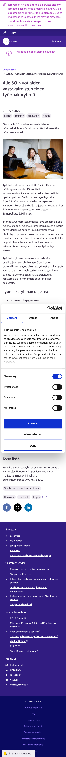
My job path (16, 540)
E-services (15, 535)
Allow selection (33, 434)
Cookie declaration (33, 732)
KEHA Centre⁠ (16, 618)
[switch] (57, 387)
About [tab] (54, 317)
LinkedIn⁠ (14, 669)
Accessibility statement (33, 738)
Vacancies (15, 550)
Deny (33, 445)
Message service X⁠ (19, 684)
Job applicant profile (20, 545)
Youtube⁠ (14, 679)
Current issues (10, 69)
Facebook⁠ (15, 674)
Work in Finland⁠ (18, 641)
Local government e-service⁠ (24, 631)
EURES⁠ (13, 646)
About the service (33, 707)
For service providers (33, 744)
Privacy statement (33, 726)
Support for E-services (21, 574)
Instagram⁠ (15, 664)
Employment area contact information (29, 569)
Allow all (33, 423)
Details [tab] (33, 317)
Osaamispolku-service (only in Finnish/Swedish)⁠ (34, 636)
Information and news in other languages (30, 555)
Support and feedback (21, 604)
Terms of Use (33, 719)
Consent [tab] (12, 317)
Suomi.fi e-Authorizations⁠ (23, 651)
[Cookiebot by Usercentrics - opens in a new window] (47, 308)
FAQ (33, 713)
